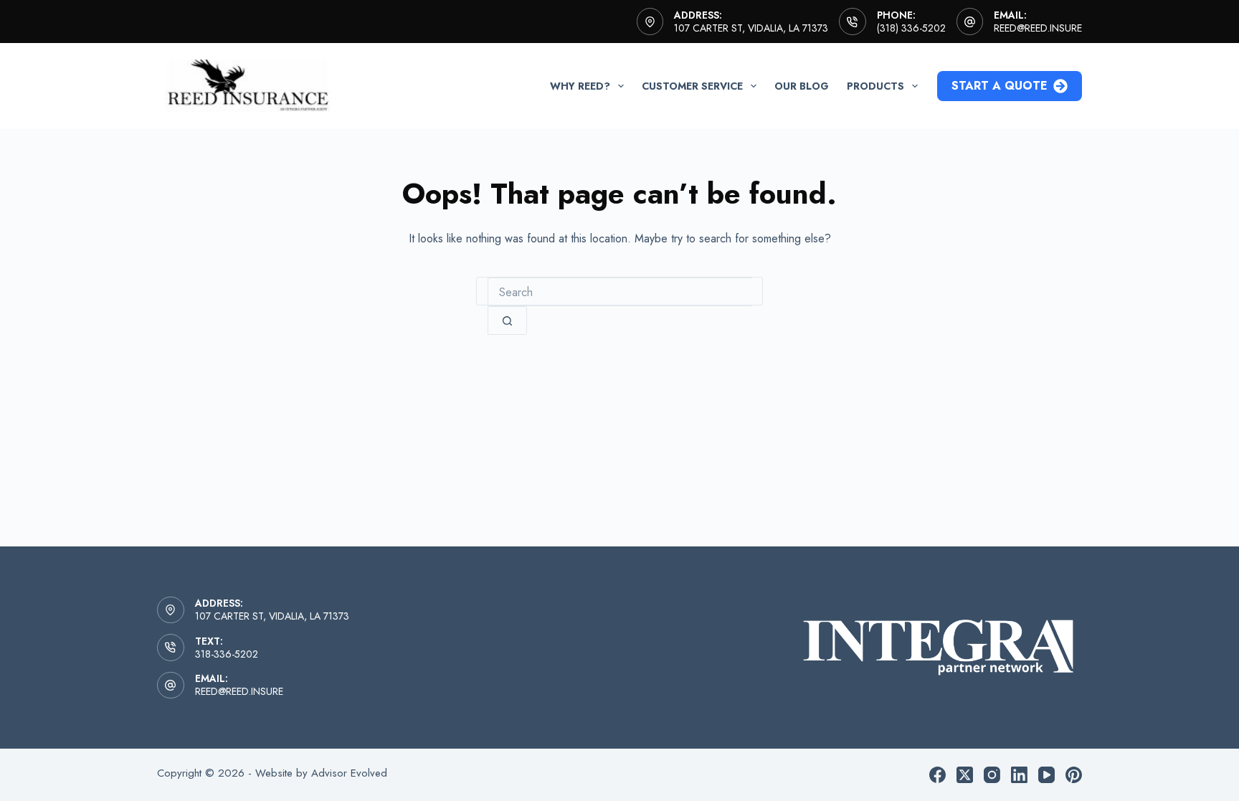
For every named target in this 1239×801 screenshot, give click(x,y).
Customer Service (692, 86)
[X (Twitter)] (964, 775)
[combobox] (619, 292)
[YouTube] (1046, 775)
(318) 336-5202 (911, 28)
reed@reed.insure (1038, 28)
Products (875, 86)
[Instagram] (992, 775)
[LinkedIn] (1019, 775)
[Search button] (507, 320)
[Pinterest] (1073, 775)
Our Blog (801, 86)
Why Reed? (580, 86)
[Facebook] (937, 775)
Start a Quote (999, 85)
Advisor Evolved (349, 773)
